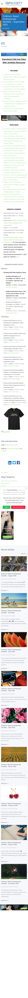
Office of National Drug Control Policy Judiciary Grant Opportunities (15, 223)
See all (23, 553)
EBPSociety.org (7, 995)
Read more (4, 590)
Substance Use (6, 940)
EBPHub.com (15, 995)
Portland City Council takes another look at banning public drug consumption (14, 153)
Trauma (4, 938)
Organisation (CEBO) (8, 962)
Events (3, 486)
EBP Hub (5, 978)
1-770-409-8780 (7, 971)
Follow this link (8, 242)
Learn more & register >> (12, 287)
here (17, 215)
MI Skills (5, 945)
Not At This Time (18, 507)
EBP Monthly (6, 28)
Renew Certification (8, 965)
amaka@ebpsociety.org (11, 445)
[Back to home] (14, 4)
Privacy (14, 926)
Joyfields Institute (7, 976)
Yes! (6, 507)
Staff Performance (7, 947)
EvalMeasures (6, 980)
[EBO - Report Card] (14, 118)
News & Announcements (9, 481)
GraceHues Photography (13, 448)
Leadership (5, 949)
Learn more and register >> (14, 404)
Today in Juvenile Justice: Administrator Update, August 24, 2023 (14, 184)
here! (17, 257)
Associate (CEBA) (7, 956)
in (9, 931)
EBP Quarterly (6, 985)
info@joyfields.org (7, 974)
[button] (2, 4)
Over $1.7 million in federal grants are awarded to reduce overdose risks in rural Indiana (15, 131)
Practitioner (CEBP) (7, 958)
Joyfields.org (16, 993)
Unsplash (3, 450)
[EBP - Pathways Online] (7, 516)
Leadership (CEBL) (7, 960)
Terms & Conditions (7, 926)
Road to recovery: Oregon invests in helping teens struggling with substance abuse (15, 103)
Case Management (7, 942)
